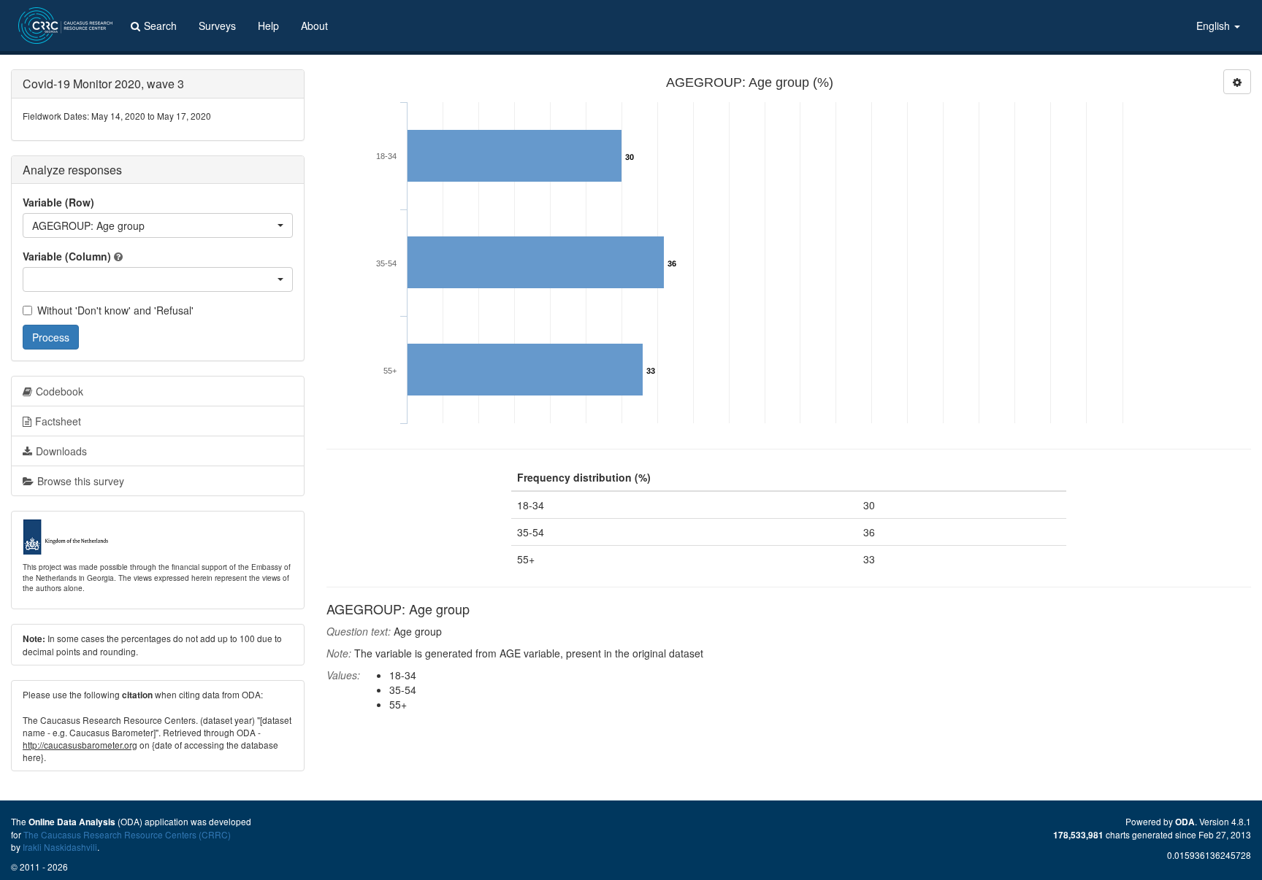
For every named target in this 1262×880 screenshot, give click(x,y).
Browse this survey (80, 481)
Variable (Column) (67, 256)
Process (50, 337)
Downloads (61, 451)
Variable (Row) (58, 202)
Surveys (217, 25)
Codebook (59, 391)
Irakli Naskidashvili (60, 847)
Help (268, 25)
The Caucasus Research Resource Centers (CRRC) (127, 834)
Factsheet (58, 421)
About (314, 25)
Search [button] (160, 25)
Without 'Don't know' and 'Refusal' (115, 310)
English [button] (1214, 25)
